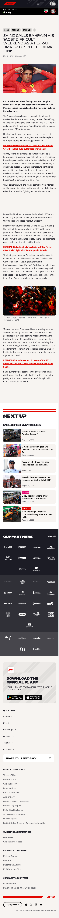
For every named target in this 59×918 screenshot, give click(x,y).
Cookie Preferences (12, 842)
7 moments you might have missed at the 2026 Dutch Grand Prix (37, 449)
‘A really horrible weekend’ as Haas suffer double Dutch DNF (36, 479)
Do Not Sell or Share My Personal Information (24, 823)
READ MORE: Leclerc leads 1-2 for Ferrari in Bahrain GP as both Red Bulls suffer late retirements (28, 147)
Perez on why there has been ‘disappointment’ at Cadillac (35, 463)
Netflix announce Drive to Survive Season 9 (34, 433)
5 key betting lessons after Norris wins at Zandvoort (34, 497)
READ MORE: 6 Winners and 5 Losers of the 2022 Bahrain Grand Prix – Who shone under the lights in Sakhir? (28, 363)
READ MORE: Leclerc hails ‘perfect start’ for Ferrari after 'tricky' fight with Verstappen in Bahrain (27, 248)
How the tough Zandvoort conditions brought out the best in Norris (37, 514)
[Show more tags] (34, 30)
